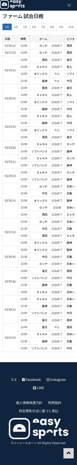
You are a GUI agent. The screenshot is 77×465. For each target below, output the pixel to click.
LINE (40, 387)
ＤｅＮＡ (42, 67)
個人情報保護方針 (29, 402)
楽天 (69, 60)
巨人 (69, 67)
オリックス (40, 74)
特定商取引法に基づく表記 (38, 410)
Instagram (57, 379)
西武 (69, 45)
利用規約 (54, 402)
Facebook (33, 379)
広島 (69, 193)
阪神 (44, 81)
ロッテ (43, 45)
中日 (69, 81)
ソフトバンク (39, 151)
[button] (69, 5)
